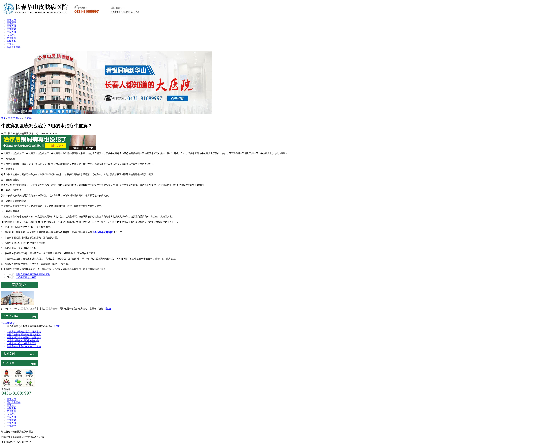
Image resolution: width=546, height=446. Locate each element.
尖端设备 (11, 41)
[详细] (108, 308)
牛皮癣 (27, 118)
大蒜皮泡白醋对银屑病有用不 (21, 343)
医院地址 (11, 44)
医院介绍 (11, 26)
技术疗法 (11, 35)
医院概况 (11, 23)
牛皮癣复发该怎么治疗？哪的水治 (24, 331)
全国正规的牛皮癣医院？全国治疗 (24, 337)
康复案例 (11, 38)
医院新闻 (11, 29)
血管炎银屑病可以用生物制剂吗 (23, 340)
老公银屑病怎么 (9, 323)
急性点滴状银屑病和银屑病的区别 (33, 274)
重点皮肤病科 (13, 47)
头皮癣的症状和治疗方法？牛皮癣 (24, 346)
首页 (3, 118)
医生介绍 (11, 32)
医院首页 (11, 20)
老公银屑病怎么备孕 (26, 277)
